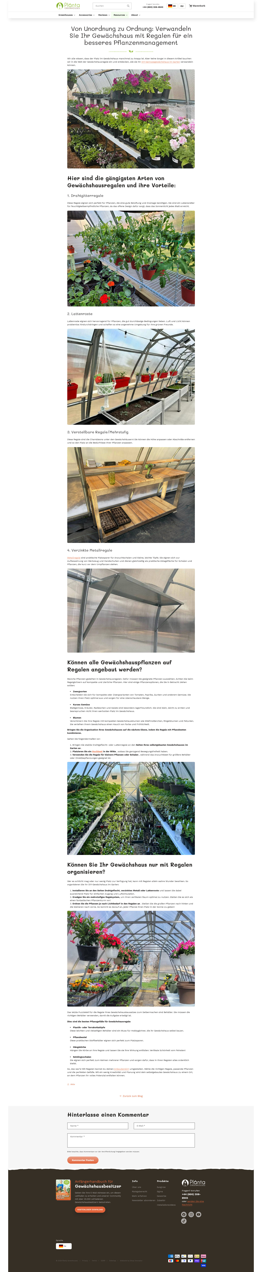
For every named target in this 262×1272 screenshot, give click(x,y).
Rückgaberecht (139, 1191)
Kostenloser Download (90, 1209)
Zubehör (161, 1200)
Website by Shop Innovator (131, 1261)
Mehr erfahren (139, 1196)
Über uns (136, 1187)
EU (182, 6)
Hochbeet (97, 751)
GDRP (103, 1261)
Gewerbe (161, 1196)
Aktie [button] (72, 1084)
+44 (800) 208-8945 (153, 7)
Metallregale (73, 557)
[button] (66, 15)
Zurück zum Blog (133, 1096)
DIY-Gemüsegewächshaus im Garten (161, 62)
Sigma (160, 1191)
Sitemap (112, 1261)
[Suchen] (128, 6)
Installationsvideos (166, 1205)
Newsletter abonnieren (143, 1200)
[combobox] (112, 6)
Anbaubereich (121, 1069)
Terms (94, 1261)
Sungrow (161, 1187)
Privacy (85, 1261)
